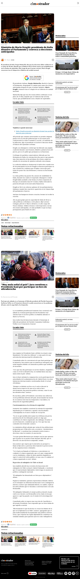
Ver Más (66, 92)
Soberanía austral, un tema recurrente (64, 83)
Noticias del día (62, 117)
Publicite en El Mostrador (47, 561)
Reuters (8, 59)
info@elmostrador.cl (10, 565)
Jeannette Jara (4, 529)
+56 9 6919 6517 (4, 565)
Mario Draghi (7, 222)
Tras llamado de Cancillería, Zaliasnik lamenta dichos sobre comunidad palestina (66, 54)
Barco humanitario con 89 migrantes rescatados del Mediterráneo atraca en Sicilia (6, 237)
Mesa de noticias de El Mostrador (10, 297)
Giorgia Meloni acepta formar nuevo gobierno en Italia (34, 237)
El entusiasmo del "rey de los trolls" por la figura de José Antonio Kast (66, 88)
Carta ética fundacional (29, 562)
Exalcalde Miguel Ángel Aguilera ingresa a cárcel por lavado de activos (43, 110)
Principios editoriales (29, 563)
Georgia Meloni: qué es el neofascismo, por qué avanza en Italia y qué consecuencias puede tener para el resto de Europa (48, 238)
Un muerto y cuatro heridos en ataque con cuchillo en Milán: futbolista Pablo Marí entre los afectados (20, 238)
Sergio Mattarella (15, 222)
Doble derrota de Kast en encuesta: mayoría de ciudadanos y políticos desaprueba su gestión (24, 111)
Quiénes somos (28, 560)
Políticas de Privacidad (29, 564)
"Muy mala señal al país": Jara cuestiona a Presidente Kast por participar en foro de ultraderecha (66, 144)
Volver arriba (3, 573)
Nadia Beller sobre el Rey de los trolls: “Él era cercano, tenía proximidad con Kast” (66, 136)
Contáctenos (44, 564)
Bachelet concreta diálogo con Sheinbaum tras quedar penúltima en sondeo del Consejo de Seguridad (44, 119)
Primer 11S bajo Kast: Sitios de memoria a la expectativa (67, 73)
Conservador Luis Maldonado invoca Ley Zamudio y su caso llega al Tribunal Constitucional (25, 119)
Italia (2, 222)
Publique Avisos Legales (46, 562)
